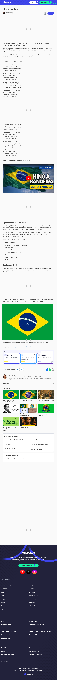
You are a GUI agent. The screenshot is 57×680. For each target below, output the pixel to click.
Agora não (28, 359)
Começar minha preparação (27, 354)
